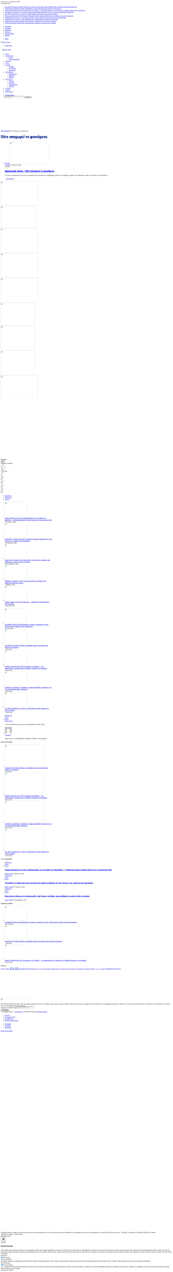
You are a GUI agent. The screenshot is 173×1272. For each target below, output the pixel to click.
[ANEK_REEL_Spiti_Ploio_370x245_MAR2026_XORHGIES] (18, 325)
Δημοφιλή (8, 496)
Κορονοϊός (38, 969)
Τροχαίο (109, 969)
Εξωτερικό (12, 68)
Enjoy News (9, 721)
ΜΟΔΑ (11, 81)
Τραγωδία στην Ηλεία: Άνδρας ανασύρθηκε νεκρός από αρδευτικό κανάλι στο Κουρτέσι (33, 8)
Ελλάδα (11, 66)
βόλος (119, 969)
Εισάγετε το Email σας (8, 1007)
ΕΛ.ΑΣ (14, 968)
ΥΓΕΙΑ (7, 63)
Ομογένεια (9, 92)
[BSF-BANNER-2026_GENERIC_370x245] (19, 252)
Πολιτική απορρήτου (11, 1020)
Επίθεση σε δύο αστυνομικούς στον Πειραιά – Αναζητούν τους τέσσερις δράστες (30, 21)
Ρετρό (11, 57)
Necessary (6, 1257)
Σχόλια (7, 499)
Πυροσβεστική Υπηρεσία (84, 969)
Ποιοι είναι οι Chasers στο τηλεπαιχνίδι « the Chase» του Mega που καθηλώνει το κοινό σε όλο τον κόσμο (27, 561)
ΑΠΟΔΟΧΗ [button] (18, 1234)
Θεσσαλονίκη (23, 969)
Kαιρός (3, 969)
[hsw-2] (19, 277)
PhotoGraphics (42, 1012)
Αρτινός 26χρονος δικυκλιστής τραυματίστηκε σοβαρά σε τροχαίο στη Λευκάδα (30, 23)
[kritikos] (18, 227)
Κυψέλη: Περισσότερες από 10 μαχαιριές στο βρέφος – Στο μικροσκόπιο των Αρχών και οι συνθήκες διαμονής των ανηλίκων (45, 10)
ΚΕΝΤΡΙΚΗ (5, 131)
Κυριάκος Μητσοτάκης (53, 969)
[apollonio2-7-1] (18, 350)
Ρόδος (93, 969)
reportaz (7, 165)
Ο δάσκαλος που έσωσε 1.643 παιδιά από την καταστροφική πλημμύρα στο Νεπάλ (31, 19)
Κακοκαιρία (32, 969)
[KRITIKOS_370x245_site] (19, 205)
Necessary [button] (4, 1255)
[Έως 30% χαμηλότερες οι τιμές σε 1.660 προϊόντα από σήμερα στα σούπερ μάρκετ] (16, 706)
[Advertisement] (86, 115)
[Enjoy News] (5, 42)
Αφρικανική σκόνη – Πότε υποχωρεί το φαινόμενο (29, 171)
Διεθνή (7, 90)
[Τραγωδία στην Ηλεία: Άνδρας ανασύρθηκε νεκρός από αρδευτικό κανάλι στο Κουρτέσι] (16, 644)
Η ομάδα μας (9, 1019)
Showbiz (11, 83)
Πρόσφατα (8, 497)
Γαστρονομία (13, 84)
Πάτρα (67, 969)
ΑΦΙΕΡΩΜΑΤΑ (9, 56)
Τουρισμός (12, 70)
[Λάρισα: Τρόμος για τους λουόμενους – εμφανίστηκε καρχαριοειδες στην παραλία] (16, 600)
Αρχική (7, 1015)
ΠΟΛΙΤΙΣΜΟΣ (9, 72)
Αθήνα (8, 969)
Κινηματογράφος (14, 59)
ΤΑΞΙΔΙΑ (7, 65)
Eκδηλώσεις (13, 74)
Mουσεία (12, 75)
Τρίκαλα (102, 969)
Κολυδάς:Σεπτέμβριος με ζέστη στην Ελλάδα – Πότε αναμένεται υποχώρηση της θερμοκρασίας (35, 17)
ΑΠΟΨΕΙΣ (8, 61)
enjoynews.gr (19, 1012)
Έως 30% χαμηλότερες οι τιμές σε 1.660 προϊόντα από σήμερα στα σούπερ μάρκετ (31, 14)
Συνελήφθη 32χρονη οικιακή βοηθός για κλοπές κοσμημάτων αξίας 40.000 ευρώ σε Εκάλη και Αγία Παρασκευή (41, 7)
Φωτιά (114, 969)
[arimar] (19, 302)
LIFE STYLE (8, 79)
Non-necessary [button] (5, 1263)
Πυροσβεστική (72, 969)
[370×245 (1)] (19, 399)
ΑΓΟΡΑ (11, 86)
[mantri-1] (18, 374)
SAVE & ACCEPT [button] (7, 1270)
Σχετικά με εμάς (10, 1017)
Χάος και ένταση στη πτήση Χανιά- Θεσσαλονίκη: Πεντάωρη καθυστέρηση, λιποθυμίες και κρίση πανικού (39, 16)
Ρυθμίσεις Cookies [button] (7, 1234)
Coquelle (8, 735)
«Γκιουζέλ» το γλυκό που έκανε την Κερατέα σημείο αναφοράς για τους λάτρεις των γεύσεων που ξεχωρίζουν (28, 540)
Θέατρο (11, 77)
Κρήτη (43, 969)
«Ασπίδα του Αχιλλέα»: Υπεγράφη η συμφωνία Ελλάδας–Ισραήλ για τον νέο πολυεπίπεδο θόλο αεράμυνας (39, 12)
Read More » (10, 179)
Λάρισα (62, 969)
